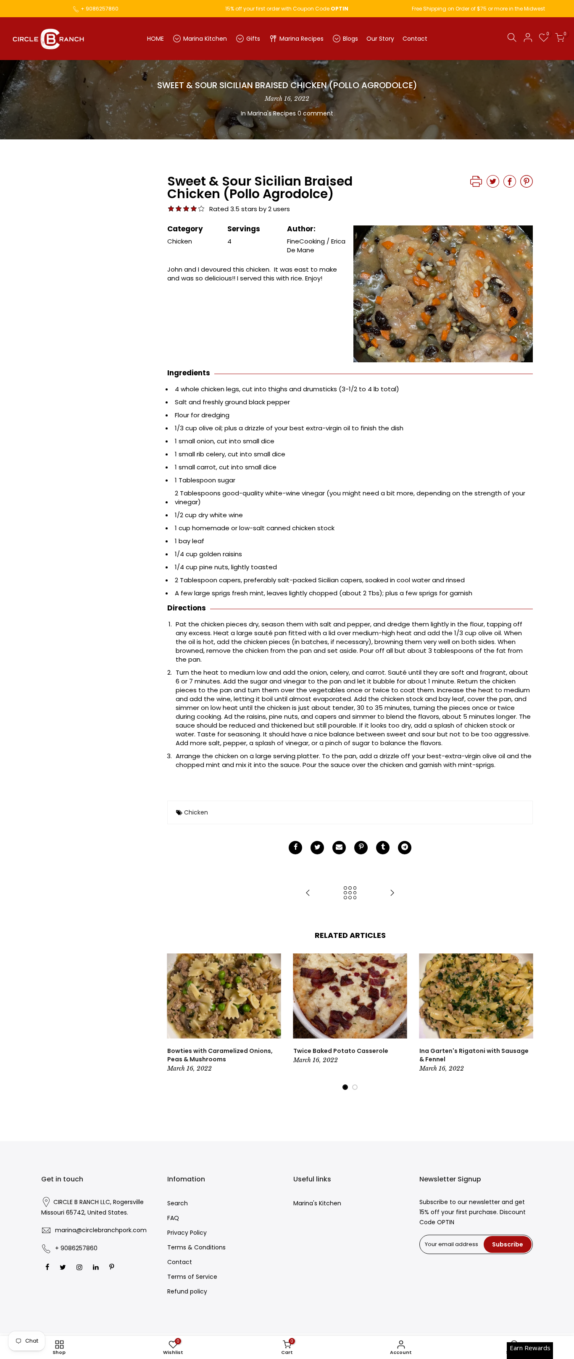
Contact (415, 38)
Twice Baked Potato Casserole (340, 1051)
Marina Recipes (301, 38)
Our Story (380, 38)
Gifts (253, 38)
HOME (155, 38)
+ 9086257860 (99, 8)
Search (177, 1203)
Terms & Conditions (196, 1247)
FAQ (173, 1218)
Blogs (350, 38)
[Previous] (176, 1022)
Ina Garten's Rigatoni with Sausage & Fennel (474, 1055)
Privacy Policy (187, 1232)
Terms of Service (192, 1277)
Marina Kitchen (205, 38)
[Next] (524, 1022)
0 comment (315, 113)
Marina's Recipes (272, 113)
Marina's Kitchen (317, 1203)
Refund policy (187, 1291)
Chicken (196, 812)
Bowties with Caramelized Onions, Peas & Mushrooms (220, 1055)
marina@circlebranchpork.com (101, 1230)
